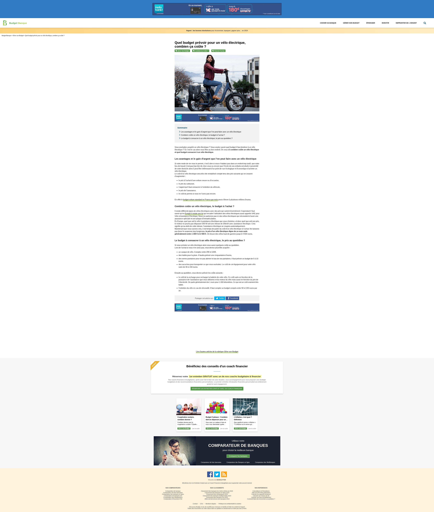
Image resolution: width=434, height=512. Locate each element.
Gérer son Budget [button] (351, 23)
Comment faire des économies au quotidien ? (261, 499)
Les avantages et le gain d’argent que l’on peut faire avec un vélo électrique (211, 132)
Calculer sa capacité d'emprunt (261, 494)
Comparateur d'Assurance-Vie (173, 499)
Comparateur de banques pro (173, 496)
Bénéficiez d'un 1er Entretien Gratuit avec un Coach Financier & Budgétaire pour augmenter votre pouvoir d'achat (217, 483)
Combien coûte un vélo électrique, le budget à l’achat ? (203, 135)
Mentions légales (211, 504)
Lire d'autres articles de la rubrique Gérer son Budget (217, 352)
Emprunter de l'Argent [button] (406, 23)
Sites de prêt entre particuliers (261, 492)
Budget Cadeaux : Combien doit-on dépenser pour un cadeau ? (216, 419)
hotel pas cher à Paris (239, 508)
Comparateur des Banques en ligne (238, 462)
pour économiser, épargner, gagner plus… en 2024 (217, 30)
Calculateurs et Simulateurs (261, 491)
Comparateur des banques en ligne (173, 494)
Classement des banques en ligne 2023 (217, 492)
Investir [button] (385, 23)
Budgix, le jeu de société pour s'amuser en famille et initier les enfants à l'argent (220, 507)
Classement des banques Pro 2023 (217, 497)
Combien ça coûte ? (201, 51)
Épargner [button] (370, 23)
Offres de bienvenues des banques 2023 (217, 499)
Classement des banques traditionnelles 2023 (217, 496)
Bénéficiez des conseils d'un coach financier (217, 366)
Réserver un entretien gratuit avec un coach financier (217, 389)
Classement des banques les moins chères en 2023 (217, 491)
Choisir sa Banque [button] (328, 23)
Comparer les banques (238, 456)
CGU (201, 504)
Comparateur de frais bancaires (211, 462)
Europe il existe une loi (194, 214)
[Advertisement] (217, 331)
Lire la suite (195, 428)
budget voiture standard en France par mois (200, 200)
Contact (195, 504)
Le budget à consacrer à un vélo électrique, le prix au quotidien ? (206, 138)
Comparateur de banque (172, 491)
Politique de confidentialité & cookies (230, 504)
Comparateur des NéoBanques (265, 462)
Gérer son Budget (183, 51)
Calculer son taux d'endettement (261, 497)
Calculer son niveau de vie (261, 496)
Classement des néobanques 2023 (217, 494)
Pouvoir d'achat (219, 51)
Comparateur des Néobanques (173, 497)
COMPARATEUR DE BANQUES (238, 445)
